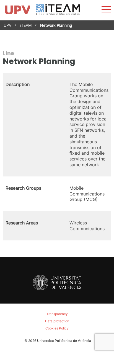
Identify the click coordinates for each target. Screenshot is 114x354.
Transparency (57, 314)
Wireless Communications (87, 225)
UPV (7, 25)
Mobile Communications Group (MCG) (87, 193)
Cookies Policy (57, 328)
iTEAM (26, 25)
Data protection (57, 321)
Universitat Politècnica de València (64, 341)
